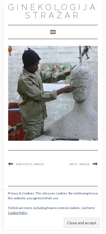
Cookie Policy (17, 213)
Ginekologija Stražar (53, 11)
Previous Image (30, 164)
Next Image (80, 164)
